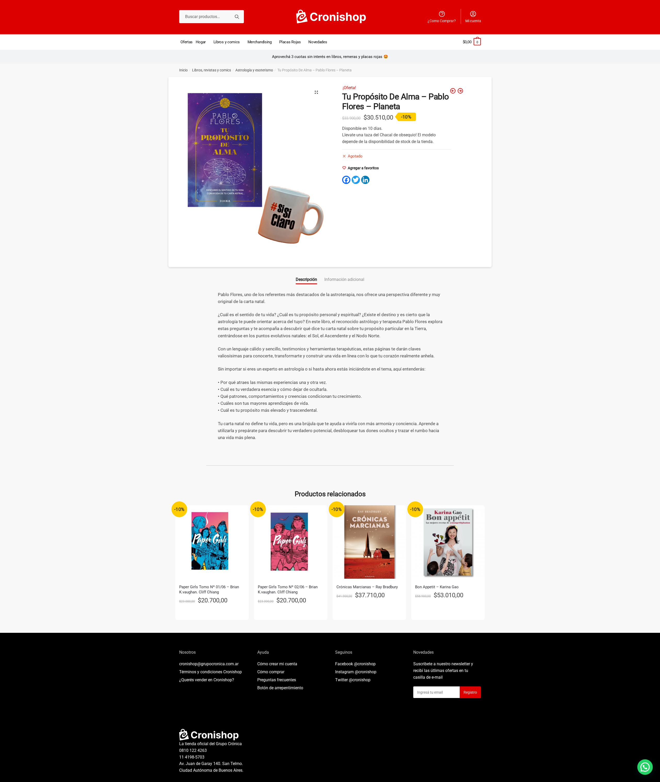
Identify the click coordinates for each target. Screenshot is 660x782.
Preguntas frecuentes (276, 679)
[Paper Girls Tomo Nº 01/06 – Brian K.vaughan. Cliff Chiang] (212, 542)
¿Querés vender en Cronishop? (206, 679)
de (280, 687)
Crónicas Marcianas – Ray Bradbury (367, 587)
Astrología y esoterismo (254, 70)
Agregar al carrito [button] (212, 614)
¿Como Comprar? (442, 21)
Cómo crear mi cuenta (277, 663)
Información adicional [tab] (344, 279)
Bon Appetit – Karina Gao (437, 587)
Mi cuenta (473, 21)
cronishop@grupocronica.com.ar (208, 663)
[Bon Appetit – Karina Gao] (448, 542)
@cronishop (365, 663)
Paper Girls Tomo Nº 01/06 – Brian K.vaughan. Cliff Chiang (209, 589)
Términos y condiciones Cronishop (210, 671)
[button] (316, 92)
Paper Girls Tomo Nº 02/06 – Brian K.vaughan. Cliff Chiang (288, 589)
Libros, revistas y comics (211, 70)
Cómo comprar (270, 671)
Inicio (183, 70)
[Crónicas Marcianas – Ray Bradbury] (369, 542)
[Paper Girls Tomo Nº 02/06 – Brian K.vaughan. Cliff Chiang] (290, 542)
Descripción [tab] (306, 279)
